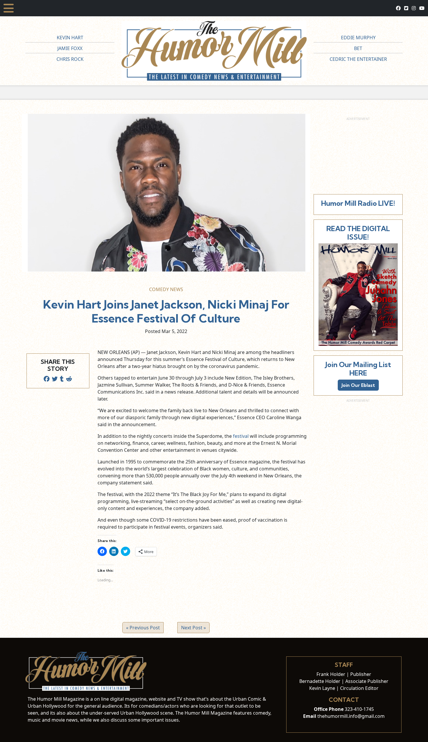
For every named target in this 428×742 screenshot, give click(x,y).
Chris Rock (70, 59)
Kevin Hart (70, 37)
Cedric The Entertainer (358, 59)
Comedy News (166, 289)
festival (241, 436)
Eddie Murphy (358, 37)
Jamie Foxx (69, 48)
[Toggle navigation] (8, 8)
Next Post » (193, 627)
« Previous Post (143, 627)
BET (358, 48)
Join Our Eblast (358, 385)
